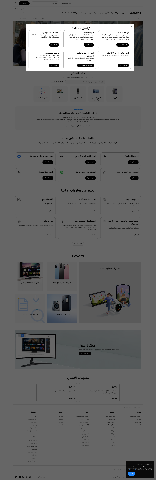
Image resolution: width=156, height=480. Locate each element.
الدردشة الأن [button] (124, 45)
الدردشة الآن (89, 45)
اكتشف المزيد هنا (132, 469)
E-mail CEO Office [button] (87, 65)
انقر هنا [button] (55, 45)
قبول (131, 473)
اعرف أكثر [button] (124, 65)
